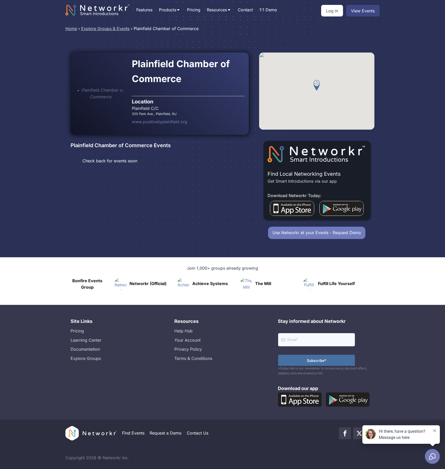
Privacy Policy (188, 349)
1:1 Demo (268, 9)
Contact (245, 9)
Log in (332, 10)
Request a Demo (166, 433)
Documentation (85, 349)
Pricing (193, 9)
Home (71, 28)
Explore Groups (86, 358)
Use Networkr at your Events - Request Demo (316, 232)
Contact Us (197, 433)
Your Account (187, 340)
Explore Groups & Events (105, 28)
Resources (217, 9)
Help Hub (183, 330)
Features (144, 9)
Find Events (133, 433)
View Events (363, 10)
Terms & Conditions (193, 358)
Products (167, 9)
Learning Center (86, 340)
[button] (316, 85)
